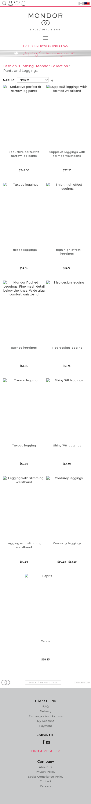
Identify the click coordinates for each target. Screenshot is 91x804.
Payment (45, 725)
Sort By (9, 79)
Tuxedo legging (24, 445)
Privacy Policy (45, 771)
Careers (45, 786)
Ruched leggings (24, 347)
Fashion (10, 66)
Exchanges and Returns (46, 716)
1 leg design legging (67, 347)
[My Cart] (23, 5)
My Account (45, 721)
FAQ (45, 706)
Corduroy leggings (67, 543)
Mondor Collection (52, 66)
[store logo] (45, 22)
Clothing (26, 66)
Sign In (10, 2)
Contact (45, 781)
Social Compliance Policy (45, 776)
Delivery (45, 711)
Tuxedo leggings (24, 249)
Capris (45, 641)
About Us (45, 767)
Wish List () (17, 2)
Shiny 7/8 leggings (67, 445)
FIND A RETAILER (45, 751)
